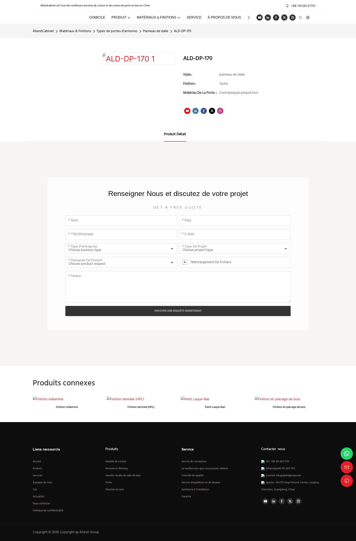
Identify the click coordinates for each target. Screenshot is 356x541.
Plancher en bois (114, 490)
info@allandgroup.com (288, 476)
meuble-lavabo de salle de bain (123, 476)
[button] (249, 17)
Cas (35, 490)
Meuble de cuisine (115, 462)
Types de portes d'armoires (117, 31)
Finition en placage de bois (289, 407)
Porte (108, 483)
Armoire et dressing (116, 469)
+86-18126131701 (303, 5)
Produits (37, 469)
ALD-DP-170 (182, 31)
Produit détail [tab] (175, 134)
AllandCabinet (43, 31)
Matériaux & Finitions (75, 31)
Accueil (37, 462)
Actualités (38, 497)
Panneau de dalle (155, 31)
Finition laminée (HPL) (141, 407)
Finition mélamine (67, 407)
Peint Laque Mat (215, 407)
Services (37, 476)
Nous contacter (41, 504)
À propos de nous (42, 483)
